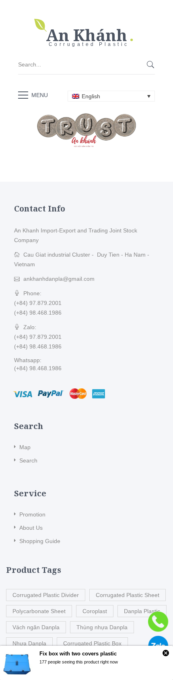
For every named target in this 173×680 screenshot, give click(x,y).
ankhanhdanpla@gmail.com (59, 279)
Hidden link (86, 22)
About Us (31, 528)
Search (28, 460)
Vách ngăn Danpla (36, 627)
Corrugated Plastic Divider (45, 595)
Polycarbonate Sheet (39, 611)
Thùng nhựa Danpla (102, 627)
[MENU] (23, 95)
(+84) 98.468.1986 (38, 312)
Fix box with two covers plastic (78, 654)
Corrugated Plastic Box (92, 643)
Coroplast (94, 611)
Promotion (32, 514)
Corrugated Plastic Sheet (127, 595)
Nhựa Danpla (29, 643)
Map (25, 447)
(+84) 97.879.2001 (38, 303)
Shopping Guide (39, 541)
